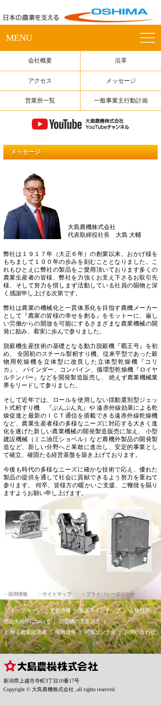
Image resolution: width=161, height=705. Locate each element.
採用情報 (65, 632)
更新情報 (60, 610)
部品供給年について (27, 621)
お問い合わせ (139, 632)
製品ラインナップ (100, 610)
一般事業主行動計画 (121, 100)
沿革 (121, 60)
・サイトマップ (54, 594)
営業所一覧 (40, 100)
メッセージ (121, 80)
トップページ (26, 610)
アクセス (40, 80)
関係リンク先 (100, 632)
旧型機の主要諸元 (80, 621)
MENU (19, 38)
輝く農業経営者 (28, 632)
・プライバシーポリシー (108, 594)
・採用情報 (15, 594)
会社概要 (40, 60)
